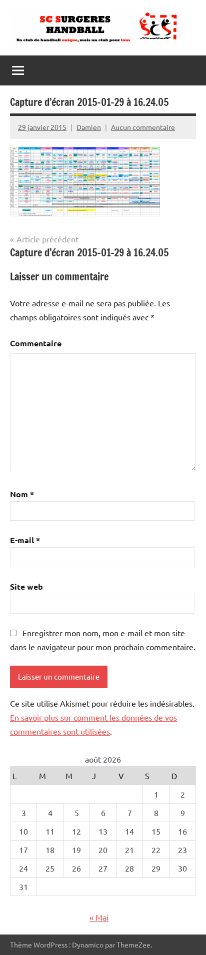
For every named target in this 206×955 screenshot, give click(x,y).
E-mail (25, 540)
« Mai (99, 917)
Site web (26, 586)
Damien (88, 126)
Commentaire (36, 343)
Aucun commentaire (143, 126)
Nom (22, 494)
